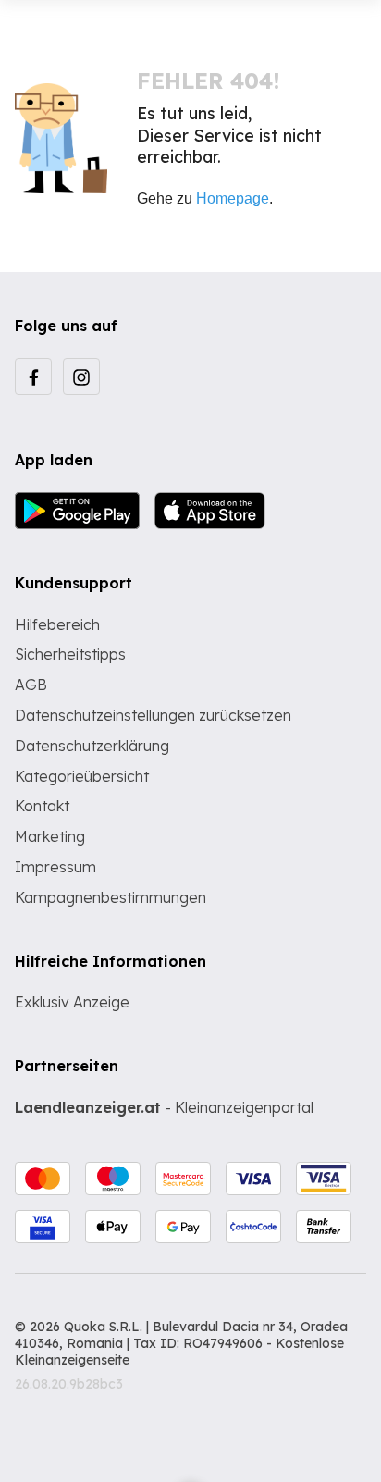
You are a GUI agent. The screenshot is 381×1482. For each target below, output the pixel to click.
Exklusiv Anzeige (72, 1002)
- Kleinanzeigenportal (164, 1107)
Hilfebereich (57, 624)
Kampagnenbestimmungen (110, 897)
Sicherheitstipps (70, 654)
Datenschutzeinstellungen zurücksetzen (153, 715)
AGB (31, 684)
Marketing (50, 836)
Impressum (55, 867)
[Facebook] (33, 376)
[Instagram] (81, 376)
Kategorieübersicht (82, 776)
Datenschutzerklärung (92, 745)
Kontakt (42, 806)
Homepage (232, 198)
